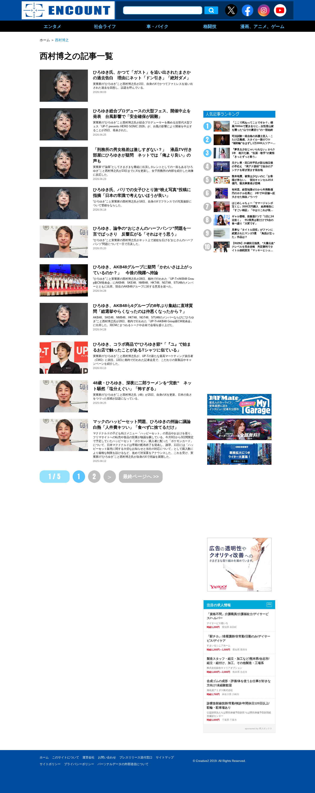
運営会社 (88, 757)
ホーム (44, 757)
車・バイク (158, 26)
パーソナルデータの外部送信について (123, 764)
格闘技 (210, 26)
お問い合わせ (107, 757)
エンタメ (52, 26)
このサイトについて (65, 757)
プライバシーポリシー (79, 764)
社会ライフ (105, 26)
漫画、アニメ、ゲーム (262, 26)
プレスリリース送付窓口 (135, 757)
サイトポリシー (50, 764)
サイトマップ (165, 757)
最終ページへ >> (141, 476)
